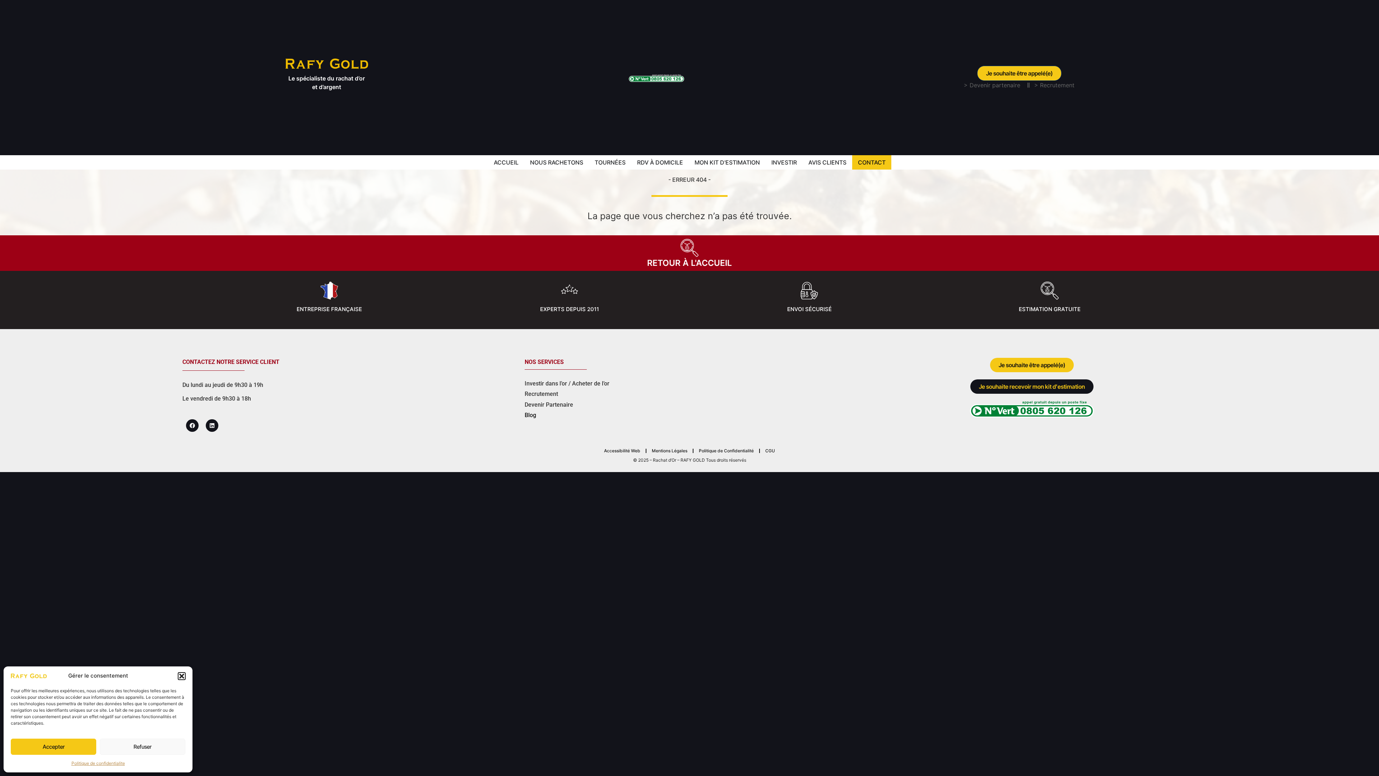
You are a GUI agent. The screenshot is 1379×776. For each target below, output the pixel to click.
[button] (181, 676)
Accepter (54, 746)
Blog (530, 415)
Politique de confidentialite (98, 763)
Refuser (143, 746)
